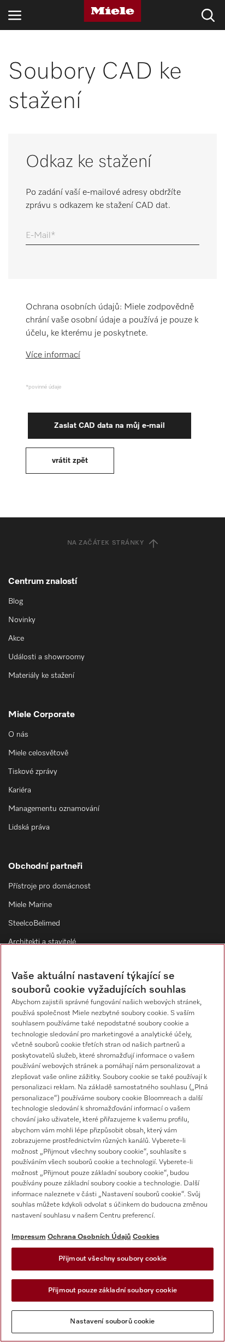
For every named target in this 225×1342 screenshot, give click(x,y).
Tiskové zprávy (32, 772)
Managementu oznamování (53, 809)
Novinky (21, 620)
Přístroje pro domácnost (49, 886)
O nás (18, 734)
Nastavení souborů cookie (112, 1321)
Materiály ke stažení (41, 675)
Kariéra (19, 790)
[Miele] (112, 11)
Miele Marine (30, 905)
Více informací (53, 355)
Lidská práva (29, 827)
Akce (16, 638)
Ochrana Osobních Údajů (89, 1236)
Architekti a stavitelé (42, 942)
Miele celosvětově (38, 753)
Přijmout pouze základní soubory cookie (112, 1290)
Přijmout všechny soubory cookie (112, 1258)
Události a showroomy (46, 657)
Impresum (28, 1236)
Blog (15, 601)
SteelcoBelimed (34, 923)
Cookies (146, 1236)
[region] (112, 1143)
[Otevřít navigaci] (14, 15)
